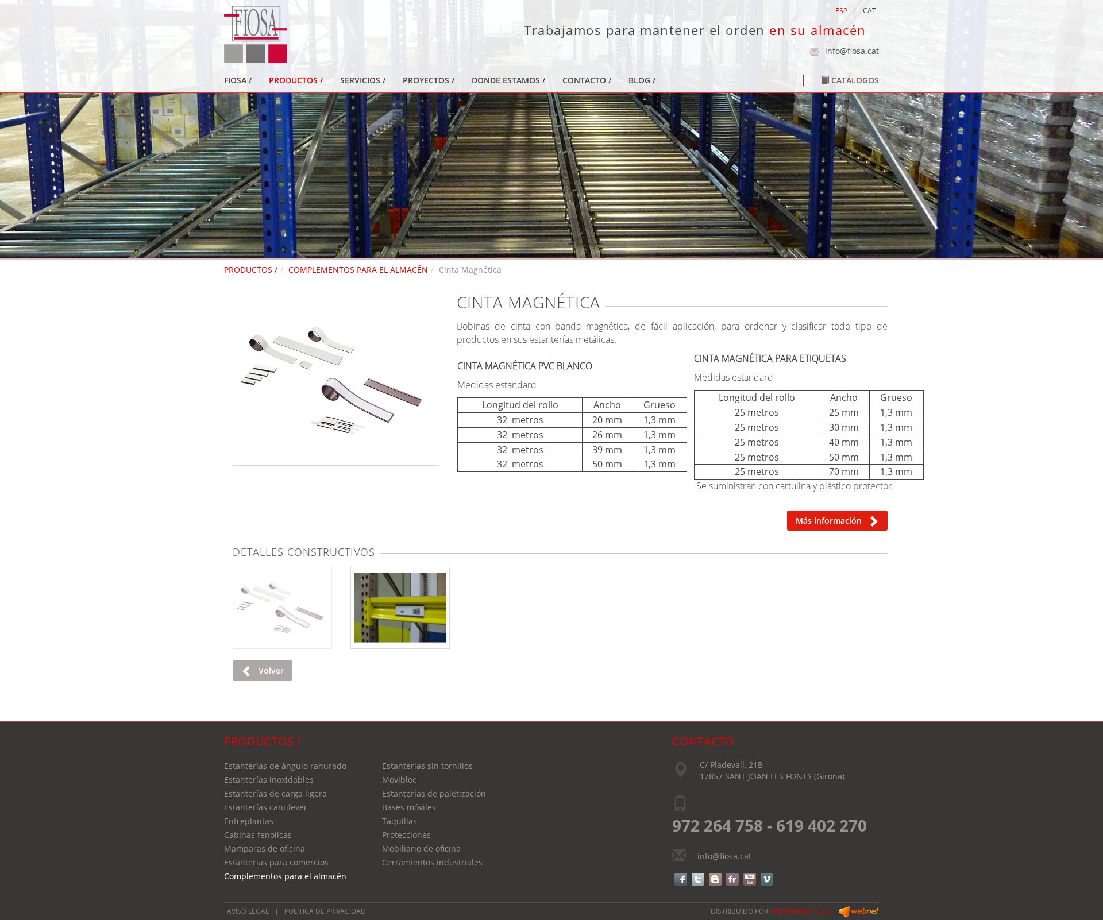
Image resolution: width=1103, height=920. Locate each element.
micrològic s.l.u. (802, 911)
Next (454, 376)
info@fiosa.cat (852, 50)
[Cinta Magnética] (336, 380)
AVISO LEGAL (248, 911)
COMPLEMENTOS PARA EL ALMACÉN (358, 269)
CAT (869, 11)
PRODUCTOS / (250, 269)
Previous (217, 376)
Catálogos (854, 80)
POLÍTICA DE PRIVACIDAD (325, 911)
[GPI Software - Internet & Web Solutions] (859, 911)
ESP (841, 11)
